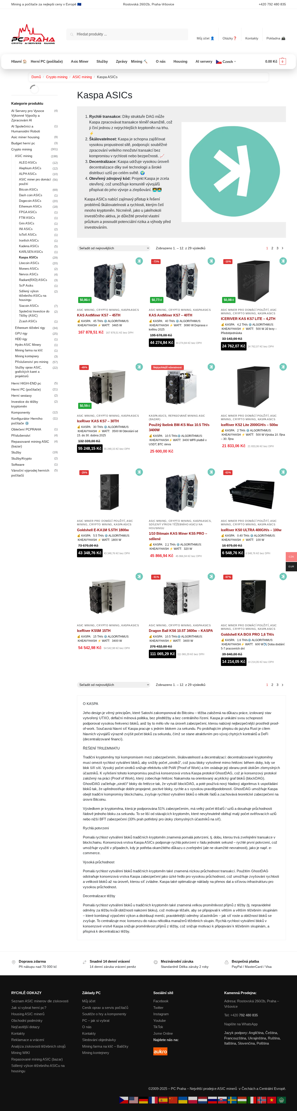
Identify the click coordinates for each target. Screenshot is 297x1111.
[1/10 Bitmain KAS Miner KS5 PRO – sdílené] (181, 492)
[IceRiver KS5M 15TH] (109, 596)
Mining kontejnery (27, 356)
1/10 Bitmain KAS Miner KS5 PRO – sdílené (178, 536)
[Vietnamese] (272, 1100)
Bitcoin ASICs (28, 189)
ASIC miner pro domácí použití (245, 309)
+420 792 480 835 (272, 4)
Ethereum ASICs (30, 206)
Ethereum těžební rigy (30, 328)
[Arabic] (281, 1100)
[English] (134, 1100)
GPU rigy (21, 333)
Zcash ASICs (28, 321)
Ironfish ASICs (29, 240)
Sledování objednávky (99, 1040)
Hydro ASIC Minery (28, 344)
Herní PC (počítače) (26, 389)
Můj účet (88, 1001)
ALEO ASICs (28, 162)
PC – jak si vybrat (95, 1021)
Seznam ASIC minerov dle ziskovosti (39, 1001)
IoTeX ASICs (28, 234)
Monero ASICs (29, 268)
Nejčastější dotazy (25, 1027)
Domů (36, 77)
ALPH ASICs (28, 174)
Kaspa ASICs (130, 309)
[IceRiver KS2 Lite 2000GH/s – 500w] (253, 387)
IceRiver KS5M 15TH (94, 631)
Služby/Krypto (21, 458)
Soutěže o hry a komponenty (104, 1014)
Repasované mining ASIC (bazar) (37, 1059)
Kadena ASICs (29, 246)
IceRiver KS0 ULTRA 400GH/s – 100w (251, 530)
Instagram (161, 1014)
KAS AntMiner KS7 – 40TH (170, 315)
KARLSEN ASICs (31, 252)
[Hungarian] (242, 1100)
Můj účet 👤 (205, 38)
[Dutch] (203, 1100)
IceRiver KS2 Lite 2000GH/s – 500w (249, 425)
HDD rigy (21, 339)
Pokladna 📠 (275, 38)
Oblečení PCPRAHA (26, 429)
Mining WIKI (20, 1053)
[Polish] (193, 1100)
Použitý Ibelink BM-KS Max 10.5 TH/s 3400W (179, 427)
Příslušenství (20, 435)
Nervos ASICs (28, 274)
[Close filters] (59, 92)
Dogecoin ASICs (30, 201)
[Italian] (252, 1100)
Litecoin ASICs (29, 263)
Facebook (161, 1001)
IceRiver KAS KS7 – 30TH (98, 421)
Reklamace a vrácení (27, 1040)
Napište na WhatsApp (241, 1024)
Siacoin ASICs (29, 306)
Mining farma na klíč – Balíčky (105, 1046)
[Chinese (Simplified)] (173, 1100)
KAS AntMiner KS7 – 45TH (98, 315)
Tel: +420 (241, 1015)
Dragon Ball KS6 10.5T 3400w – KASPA (181, 631)
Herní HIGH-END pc (26, 383)
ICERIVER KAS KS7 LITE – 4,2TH (248, 319)
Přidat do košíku (109, 344)
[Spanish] (164, 1100)
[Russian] (213, 1100)
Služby (16, 452)
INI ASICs (26, 229)
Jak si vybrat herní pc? (28, 1008)
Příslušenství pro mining (31, 362)
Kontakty (251, 38)
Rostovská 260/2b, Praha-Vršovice (148, 4)
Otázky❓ (230, 38)
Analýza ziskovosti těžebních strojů (38, 1046)
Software (17, 464)
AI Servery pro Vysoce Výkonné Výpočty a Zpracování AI (27, 115)
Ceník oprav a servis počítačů (105, 1008)
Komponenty (20, 412)
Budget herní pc (23, 143)
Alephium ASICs (30, 168)
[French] (154, 1100)
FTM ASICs (27, 217)
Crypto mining (56, 77)
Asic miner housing (25, 137)
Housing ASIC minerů (27, 1014)
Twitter (158, 1008)
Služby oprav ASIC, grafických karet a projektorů (28, 372)
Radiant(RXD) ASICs (33, 280)
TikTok (158, 1027)
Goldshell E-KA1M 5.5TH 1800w (103, 530)
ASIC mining (82, 77)
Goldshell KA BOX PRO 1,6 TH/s (247, 634)
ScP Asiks (26, 285)
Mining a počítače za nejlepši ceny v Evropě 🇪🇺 (46, 4)
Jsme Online (163, 1033)
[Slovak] (223, 1100)
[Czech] (124, 1100)
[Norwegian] (262, 1100)
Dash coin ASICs (30, 195)
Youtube (159, 1021)
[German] (144, 1100)
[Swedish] (233, 1100)
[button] (275, 61)
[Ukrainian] (183, 1100)
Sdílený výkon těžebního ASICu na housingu (32, 295)
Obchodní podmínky (26, 1021)
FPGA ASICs (28, 212)
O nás (87, 1027)
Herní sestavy (21, 395)
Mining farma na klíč (29, 350)
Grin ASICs (26, 223)
